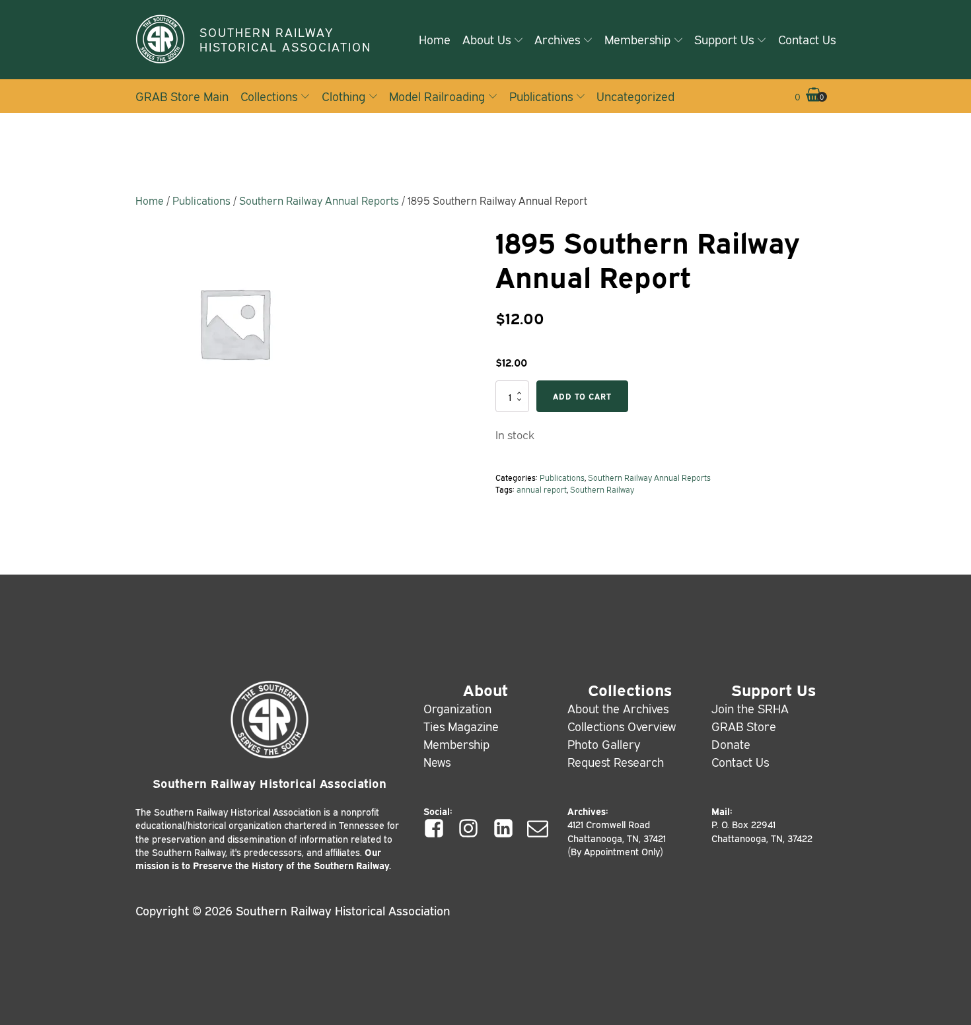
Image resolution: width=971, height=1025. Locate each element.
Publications (541, 96)
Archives (557, 39)
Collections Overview (621, 726)
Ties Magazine (461, 726)
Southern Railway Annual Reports (319, 200)
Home (434, 39)
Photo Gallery (604, 744)
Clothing (343, 96)
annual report (542, 489)
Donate (730, 744)
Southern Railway (602, 489)
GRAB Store (743, 726)
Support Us (724, 39)
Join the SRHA (750, 708)
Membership (637, 39)
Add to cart (582, 396)
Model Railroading (437, 96)
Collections (268, 96)
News (436, 761)
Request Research (615, 761)
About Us (486, 39)
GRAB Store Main (182, 96)
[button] (808, 96)
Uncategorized (635, 96)
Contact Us (807, 39)
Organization (457, 708)
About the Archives (617, 708)
